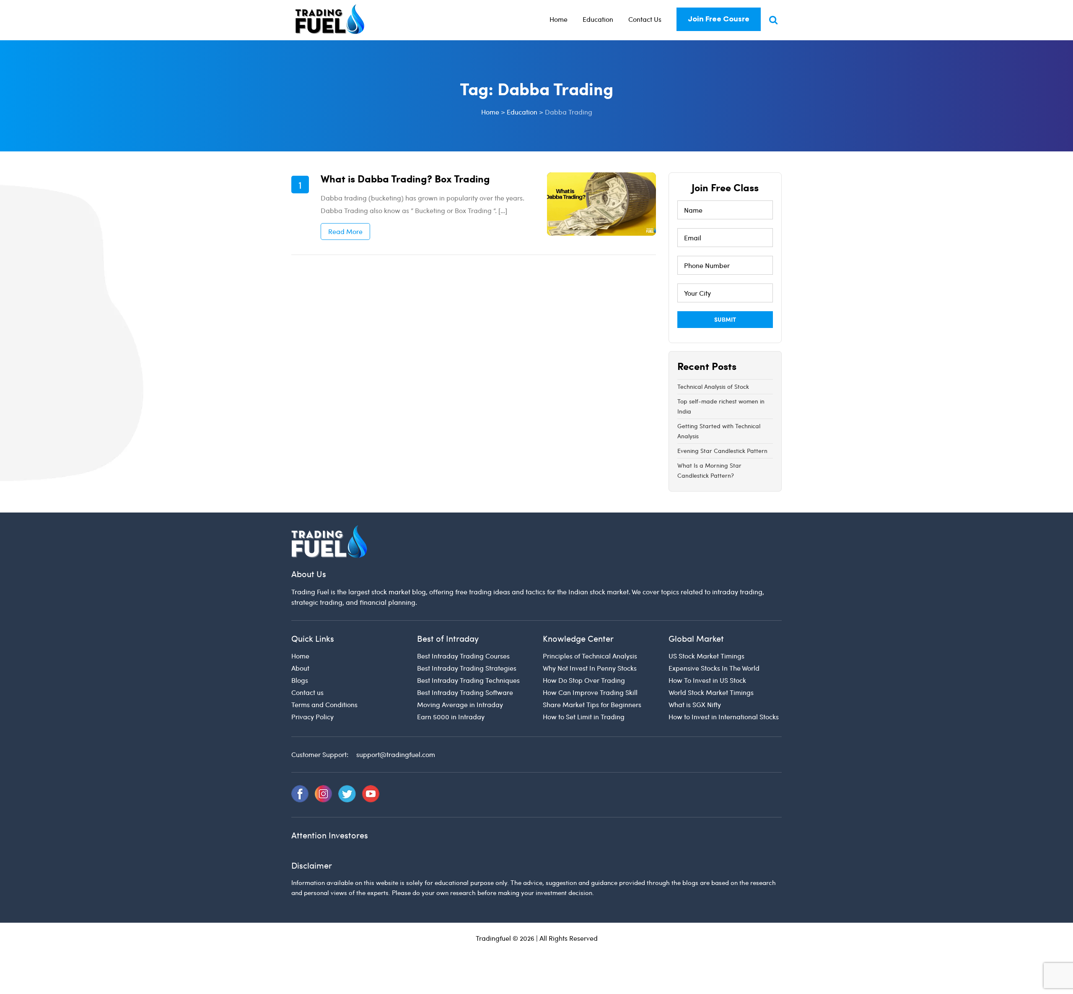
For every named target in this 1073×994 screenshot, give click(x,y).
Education (598, 19)
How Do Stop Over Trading (584, 680)
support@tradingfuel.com (395, 754)
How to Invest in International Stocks (724, 716)
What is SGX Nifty (695, 704)
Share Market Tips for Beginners (592, 704)
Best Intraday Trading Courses (463, 655)
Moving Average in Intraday (460, 704)
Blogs (299, 680)
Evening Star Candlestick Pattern (722, 451)
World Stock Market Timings (711, 692)
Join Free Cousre (718, 19)
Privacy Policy (312, 716)
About (300, 668)
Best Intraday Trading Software (465, 692)
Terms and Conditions (324, 704)
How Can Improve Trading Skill (590, 692)
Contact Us (644, 19)
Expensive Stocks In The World (714, 668)
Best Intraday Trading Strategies (466, 668)
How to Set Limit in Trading (584, 716)
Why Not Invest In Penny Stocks (590, 668)
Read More (345, 231)
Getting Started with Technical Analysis (718, 431)
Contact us (307, 692)
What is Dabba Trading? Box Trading (405, 178)
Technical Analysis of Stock (713, 386)
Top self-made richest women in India (721, 406)
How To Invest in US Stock (707, 680)
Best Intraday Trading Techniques (468, 680)
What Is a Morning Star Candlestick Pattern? (709, 470)
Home (558, 19)
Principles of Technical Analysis (590, 655)
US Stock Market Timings (706, 655)
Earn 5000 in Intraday (451, 716)
